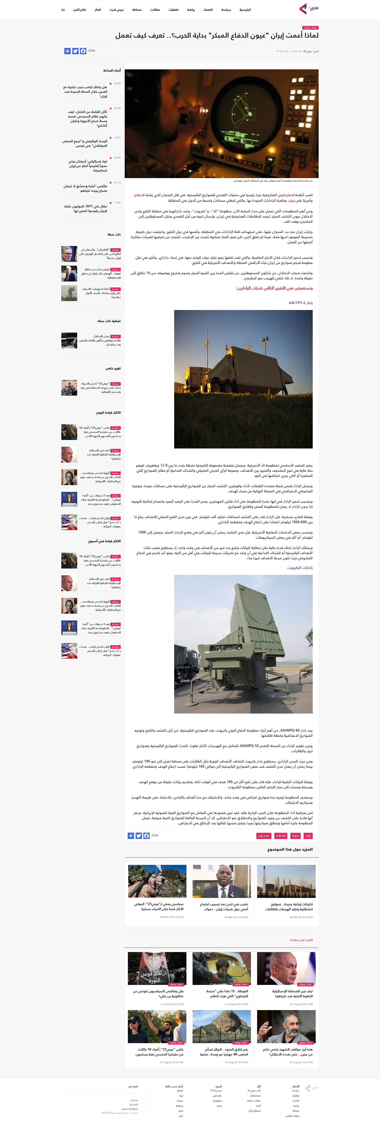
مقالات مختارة (254, 1100)
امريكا (295, 835)
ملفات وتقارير (310, 28)
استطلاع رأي (255, 1111)
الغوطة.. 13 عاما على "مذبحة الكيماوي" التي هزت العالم (227, 994)
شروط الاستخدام (130, 1109)
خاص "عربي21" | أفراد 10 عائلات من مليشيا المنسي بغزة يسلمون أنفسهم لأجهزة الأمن (159, 1052)
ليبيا (181, 1095)
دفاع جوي (263, 835)
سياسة (226, 9)
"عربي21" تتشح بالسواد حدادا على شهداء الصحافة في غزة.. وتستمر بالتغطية (100, 387)
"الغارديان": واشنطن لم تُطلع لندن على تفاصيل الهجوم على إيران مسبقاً (100, 254)
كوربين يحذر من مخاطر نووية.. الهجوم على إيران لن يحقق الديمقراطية (101, 273)
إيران (291, 200)
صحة (219, 1106)
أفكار (98, 9)
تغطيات (174, 9)
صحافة (137, 9)
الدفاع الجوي (286, 195)
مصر (181, 1111)
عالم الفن (79, 9)
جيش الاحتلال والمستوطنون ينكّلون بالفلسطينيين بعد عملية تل (100, 340)
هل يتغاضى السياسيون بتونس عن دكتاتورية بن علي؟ (158, 994)
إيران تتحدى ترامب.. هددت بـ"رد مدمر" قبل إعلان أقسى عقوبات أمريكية (100, 522)
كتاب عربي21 (254, 1090)
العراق (180, 1090)
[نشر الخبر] (67, 51)
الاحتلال (139, 195)
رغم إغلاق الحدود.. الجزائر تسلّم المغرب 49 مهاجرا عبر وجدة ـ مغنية (224, 1052)
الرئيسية (245, 9)
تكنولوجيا (217, 1100)
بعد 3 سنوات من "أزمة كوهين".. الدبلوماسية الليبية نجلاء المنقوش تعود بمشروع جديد (101, 499)
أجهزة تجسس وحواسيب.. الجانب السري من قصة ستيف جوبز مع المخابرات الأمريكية (100, 477)
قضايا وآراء (255, 1095)
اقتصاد (208, 9)
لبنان (181, 1116)
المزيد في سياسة (301, 939)
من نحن (134, 1100)
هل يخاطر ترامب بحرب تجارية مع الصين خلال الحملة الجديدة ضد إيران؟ (85, 92)
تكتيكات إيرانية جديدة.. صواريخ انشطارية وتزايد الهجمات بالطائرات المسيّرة (289, 907)
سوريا (180, 1100)
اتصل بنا (134, 1104)
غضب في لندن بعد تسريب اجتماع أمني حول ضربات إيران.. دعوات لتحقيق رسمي (224, 907)
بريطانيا (179, 1106)
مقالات (155, 9)
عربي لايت (117, 9)
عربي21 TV (216, 1090)
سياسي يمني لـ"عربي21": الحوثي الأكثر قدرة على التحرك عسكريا (158, 907)
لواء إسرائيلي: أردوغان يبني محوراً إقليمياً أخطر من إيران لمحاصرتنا (87, 166)
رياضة (191, 9)
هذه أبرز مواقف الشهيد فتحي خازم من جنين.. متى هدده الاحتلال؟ (288, 1052)
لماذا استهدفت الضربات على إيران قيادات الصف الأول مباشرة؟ (101, 293)
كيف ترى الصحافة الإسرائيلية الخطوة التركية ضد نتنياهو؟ (292, 994)
